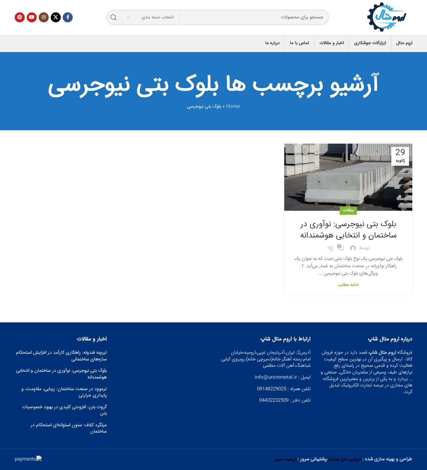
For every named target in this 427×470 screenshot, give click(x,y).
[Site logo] (387, 17)
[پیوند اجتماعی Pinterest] (20, 17)
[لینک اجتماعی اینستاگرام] (44, 17)
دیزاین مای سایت (344, 459)
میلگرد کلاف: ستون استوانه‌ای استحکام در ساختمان (69, 428)
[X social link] (56, 17)
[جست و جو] (113, 17)
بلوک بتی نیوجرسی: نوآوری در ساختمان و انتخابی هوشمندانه (348, 230)
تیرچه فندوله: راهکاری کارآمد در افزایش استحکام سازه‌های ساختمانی (61, 356)
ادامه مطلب (348, 285)
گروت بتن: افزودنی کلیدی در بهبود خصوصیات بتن (64, 410)
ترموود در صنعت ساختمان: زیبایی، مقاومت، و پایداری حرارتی (64, 392)
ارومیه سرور (285, 459)
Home (233, 106)
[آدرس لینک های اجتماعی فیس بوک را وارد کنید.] (68, 17)
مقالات (348, 210)
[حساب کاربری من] (14, 43)
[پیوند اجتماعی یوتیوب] (32, 17)
